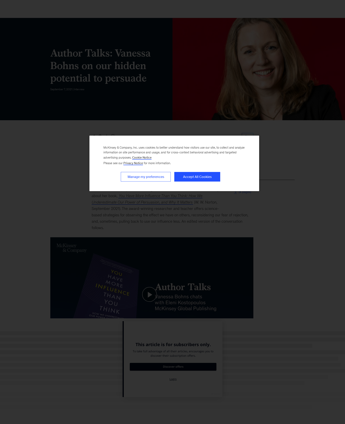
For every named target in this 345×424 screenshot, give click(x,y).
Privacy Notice (133, 163)
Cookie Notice (142, 157)
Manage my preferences (146, 177)
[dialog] (174, 163)
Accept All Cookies (197, 177)
